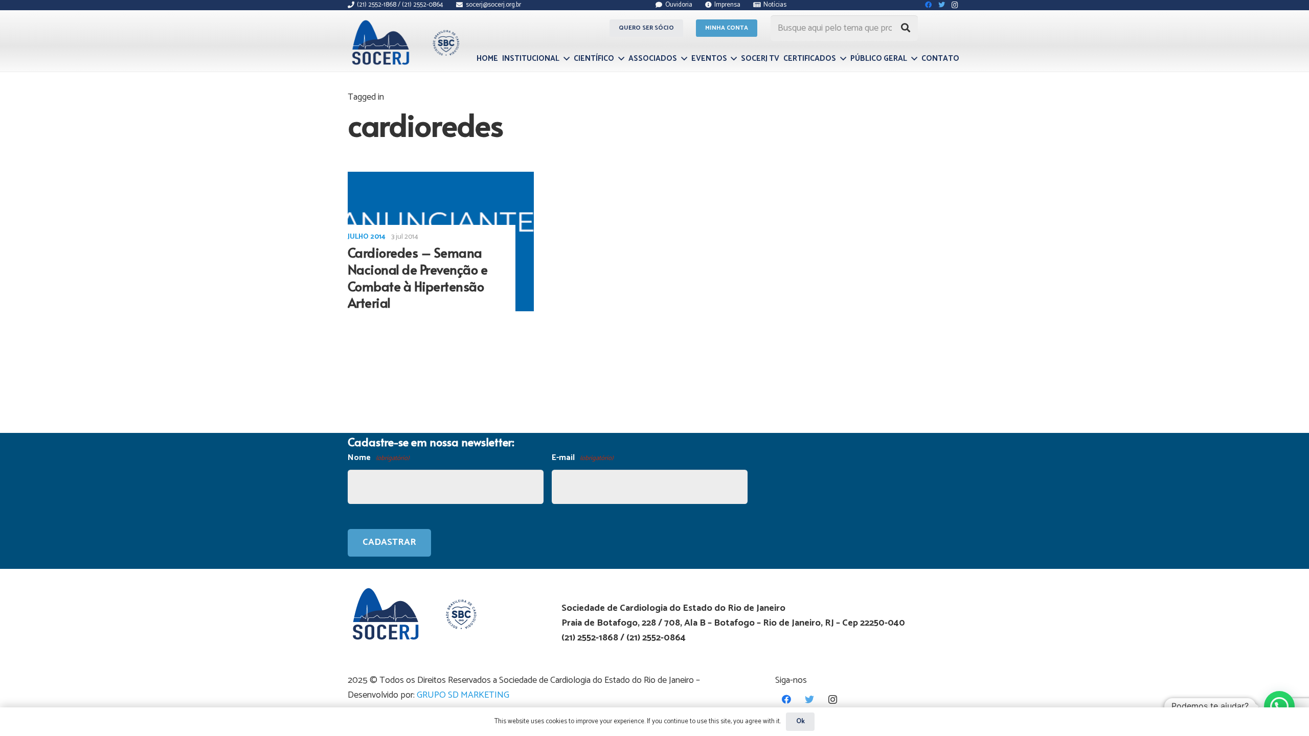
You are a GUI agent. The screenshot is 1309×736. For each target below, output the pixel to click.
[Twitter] (809, 699)
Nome (378, 458)
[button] (1279, 706)
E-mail (582, 458)
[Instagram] (832, 699)
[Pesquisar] (905, 28)
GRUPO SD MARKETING (463, 695)
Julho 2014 (367, 237)
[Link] (404, 42)
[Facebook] (786, 699)
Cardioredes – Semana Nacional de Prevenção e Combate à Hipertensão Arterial (417, 277)
